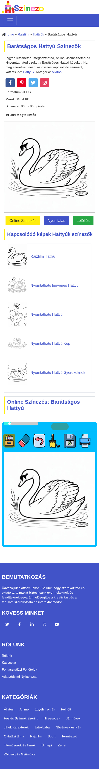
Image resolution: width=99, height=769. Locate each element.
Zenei (62, 745)
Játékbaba (42, 727)
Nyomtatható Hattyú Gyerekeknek (57, 372)
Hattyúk (38, 34)
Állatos (56, 72)
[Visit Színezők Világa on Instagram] (44, 625)
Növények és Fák (68, 727)
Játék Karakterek (16, 727)
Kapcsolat (9, 662)
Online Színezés (22, 221)
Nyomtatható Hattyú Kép (50, 343)
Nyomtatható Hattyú (46, 314)
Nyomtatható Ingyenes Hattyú (54, 285)
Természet (69, 736)
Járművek (73, 718)
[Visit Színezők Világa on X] (7, 625)
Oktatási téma (14, 736)
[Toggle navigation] (10, 20)
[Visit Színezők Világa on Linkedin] (32, 625)
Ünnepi (46, 745)
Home (9, 34)
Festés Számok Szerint (21, 718)
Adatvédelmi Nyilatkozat (19, 676)
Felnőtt (66, 709)
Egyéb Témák (45, 709)
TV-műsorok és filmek (19, 745)
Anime (24, 709)
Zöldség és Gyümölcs (19, 754)
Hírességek (52, 718)
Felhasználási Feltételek (19, 669)
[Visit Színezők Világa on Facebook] (19, 625)
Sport (51, 736)
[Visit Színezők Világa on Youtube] (57, 625)
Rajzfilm (23, 34)
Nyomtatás (56, 221)
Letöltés (83, 221)
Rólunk (7, 655)
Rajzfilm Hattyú (42, 256)
